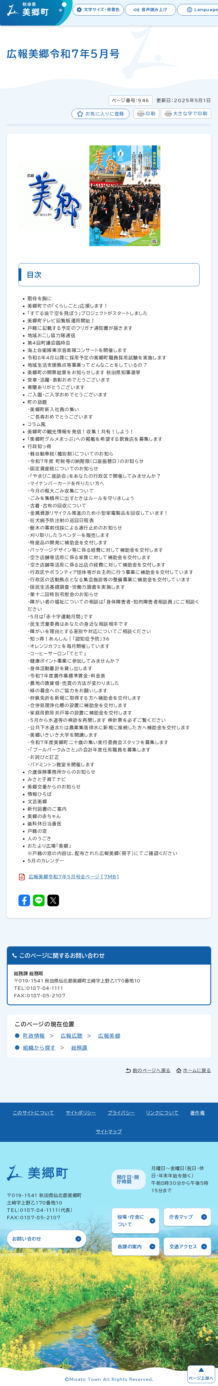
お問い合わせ (27, 1239)
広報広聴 (72, 1035)
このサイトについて (33, 1113)
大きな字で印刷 (190, 113)
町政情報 (34, 1035)
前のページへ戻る (152, 1070)
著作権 (197, 1113)
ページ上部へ (201, 1378)
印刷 (151, 113)
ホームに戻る (197, 1070)
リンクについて (162, 1113)
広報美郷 (109, 1035)
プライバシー (121, 1113)
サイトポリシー (81, 1113)
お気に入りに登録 (104, 114)
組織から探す (39, 1047)
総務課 (79, 1047)
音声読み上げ (154, 10)
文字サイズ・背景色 (102, 10)
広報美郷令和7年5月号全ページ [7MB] (74, 876)
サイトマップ (109, 1131)
